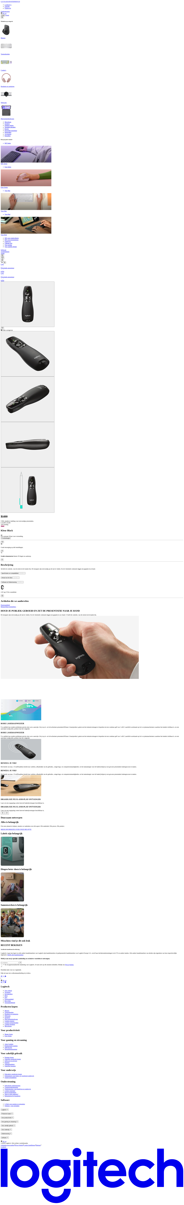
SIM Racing (8, 1047)
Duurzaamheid (9, 999)
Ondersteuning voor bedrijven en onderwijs (18, 1089)
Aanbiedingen (5, 251)
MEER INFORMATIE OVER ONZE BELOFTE (16, 829)
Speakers (7, 1017)
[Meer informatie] (2, 596)
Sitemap (38, 1145)
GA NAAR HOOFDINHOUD (10, 1)
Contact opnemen (10, 1091)
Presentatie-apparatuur (7, 268)
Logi (2, 264)
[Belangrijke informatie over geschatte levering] (2, 551)
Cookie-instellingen (29, 1145)
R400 (2, 271)
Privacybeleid (19, 1145)
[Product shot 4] (27, 444)
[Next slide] (7, 813)
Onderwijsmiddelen (10, 1077)
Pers (6, 997)
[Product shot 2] (27, 353)
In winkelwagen (6, 538)
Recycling (8, 1001)
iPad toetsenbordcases (11, 1019)
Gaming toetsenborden (11, 1023)
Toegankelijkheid (10, 1002)
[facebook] (5, 976)
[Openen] (4, 262)
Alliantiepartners (10, 1064)
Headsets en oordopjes (11, 1014)
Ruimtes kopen (9, 1057)
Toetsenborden (9, 1012)
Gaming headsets (10, 1024)
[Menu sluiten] (2, 17)
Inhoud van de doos (7, 578)
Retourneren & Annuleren (12, 1096)
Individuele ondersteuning (12, 1085)
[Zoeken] (2, 255)
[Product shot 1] (27, 304)
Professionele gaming (11, 1046)
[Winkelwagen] (2, 262)
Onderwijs (8, 8)
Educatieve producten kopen (13, 1074)
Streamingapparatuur (11, 1049)
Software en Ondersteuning (9, 582)
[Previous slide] (3, 813)
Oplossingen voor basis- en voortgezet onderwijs (19, 1076)
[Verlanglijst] (2, 258)
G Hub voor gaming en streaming (15, 1104)
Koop (3, 15)
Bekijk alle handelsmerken (15, 955)
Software (3, 250)
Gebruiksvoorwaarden (7, 1145)
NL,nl (4, 13)
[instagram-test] (2, 976)
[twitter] (4, 976)
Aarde (3, 253)
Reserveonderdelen (10, 1092)
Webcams (7, 1016)
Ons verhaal (8, 990)
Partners (7, 1062)
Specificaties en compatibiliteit (10, 573)
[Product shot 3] (27, 399)
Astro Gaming (9, 1044)
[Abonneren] (20, 962)
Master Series (9, 1034)
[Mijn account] (2, 260)
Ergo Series (8, 1036)
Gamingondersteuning (11, 1087)
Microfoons (8, 1026)
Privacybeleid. (69, 965)
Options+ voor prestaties (12, 1106)
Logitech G (8, 5)
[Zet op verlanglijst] (2, 328)
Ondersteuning (5, 11)
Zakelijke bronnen (10, 1066)
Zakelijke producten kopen (13, 1059)
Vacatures (7, 992)
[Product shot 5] (27, 490)
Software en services (11, 1061)
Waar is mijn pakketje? (11, 1094)
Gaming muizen (9, 1021)
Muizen (7, 1010)
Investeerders (9, 994)
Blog (6, 996)
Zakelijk (7, 6)
